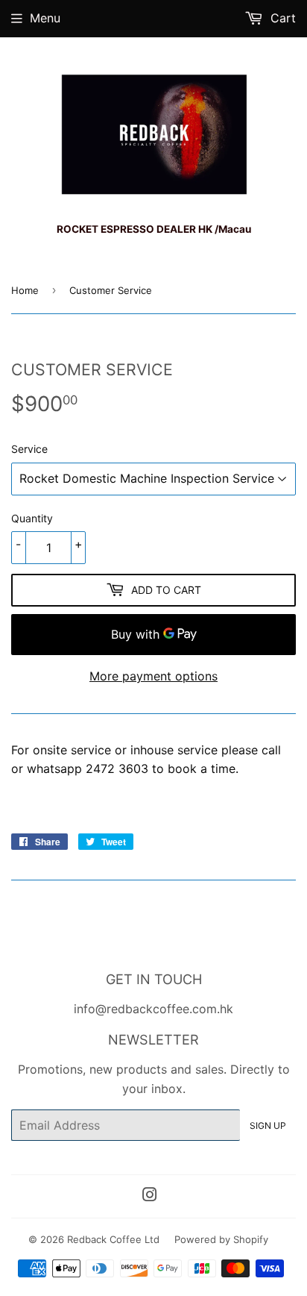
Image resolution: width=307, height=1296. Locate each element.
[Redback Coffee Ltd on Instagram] (149, 1196)
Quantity (32, 518)
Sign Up (268, 1125)
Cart (281, 17)
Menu (45, 17)
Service (29, 448)
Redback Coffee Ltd (113, 1239)
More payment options (153, 676)
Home (25, 290)
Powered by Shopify (221, 1239)
